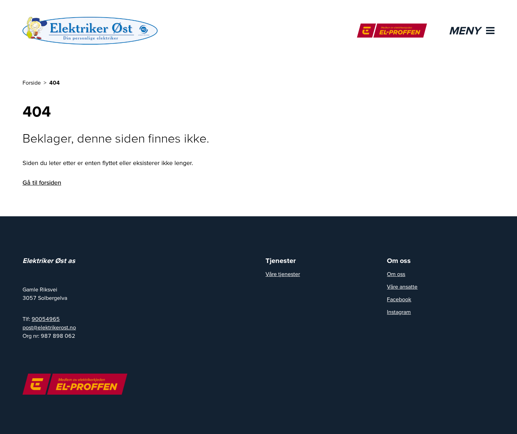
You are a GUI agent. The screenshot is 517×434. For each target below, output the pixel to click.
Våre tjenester (283, 274)
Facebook (399, 299)
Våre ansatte (402, 286)
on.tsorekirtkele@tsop (49, 327)
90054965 (46, 319)
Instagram (399, 312)
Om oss (396, 274)
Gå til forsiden (42, 182)
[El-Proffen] (392, 31)
